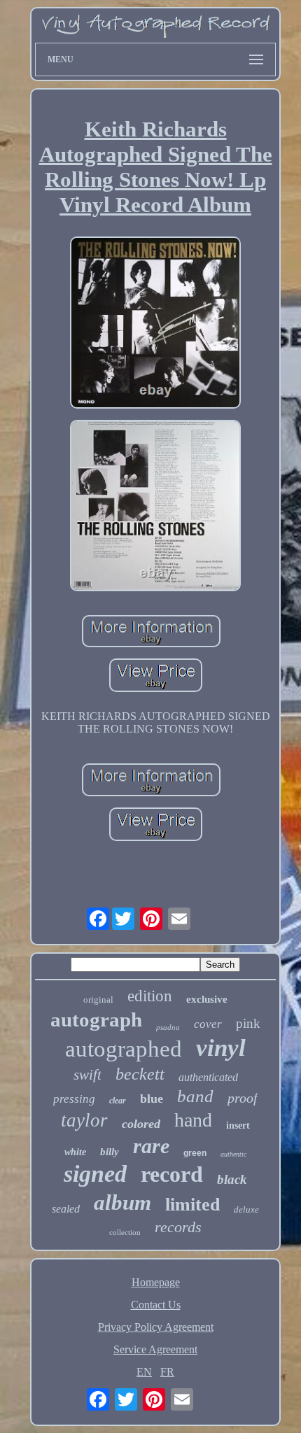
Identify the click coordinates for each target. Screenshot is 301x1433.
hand (193, 1120)
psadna (168, 1027)
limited (192, 1204)
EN (144, 1372)
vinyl (221, 1047)
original (98, 999)
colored (141, 1124)
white (75, 1152)
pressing (74, 1099)
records (178, 1227)
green (194, 1153)
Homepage (156, 1282)
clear (117, 1101)
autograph (96, 1019)
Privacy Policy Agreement (156, 1327)
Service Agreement (155, 1349)
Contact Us (156, 1305)
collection (125, 1232)
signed (95, 1174)
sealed (66, 1209)
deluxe (246, 1209)
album (122, 1202)
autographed (123, 1048)
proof (242, 1098)
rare (151, 1145)
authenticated (208, 1077)
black (232, 1179)
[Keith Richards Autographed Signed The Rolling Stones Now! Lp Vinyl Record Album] (155, 324)
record (172, 1174)
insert (238, 1125)
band (195, 1096)
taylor (84, 1120)
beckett (139, 1074)
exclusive (206, 999)
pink (248, 1023)
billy (109, 1151)
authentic (233, 1154)
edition (149, 996)
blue (151, 1099)
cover (208, 1024)
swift (88, 1074)
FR (167, 1372)
